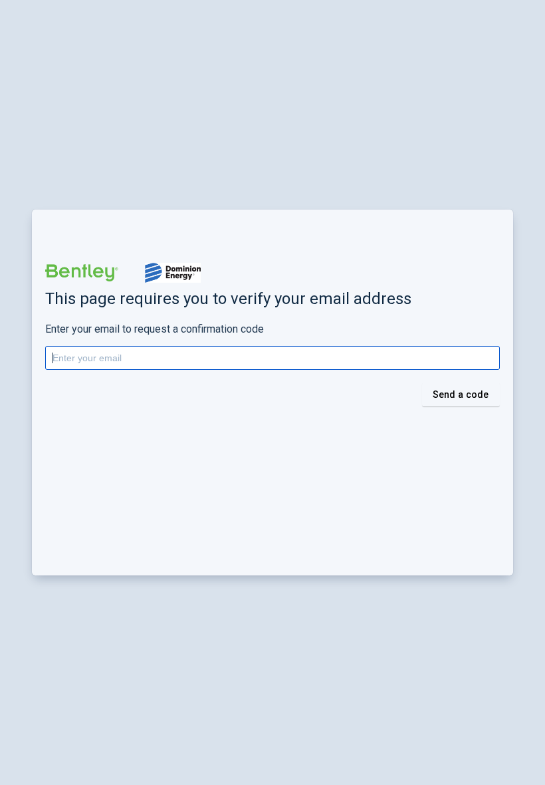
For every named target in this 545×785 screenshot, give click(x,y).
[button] (81, 273)
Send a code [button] (461, 394)
